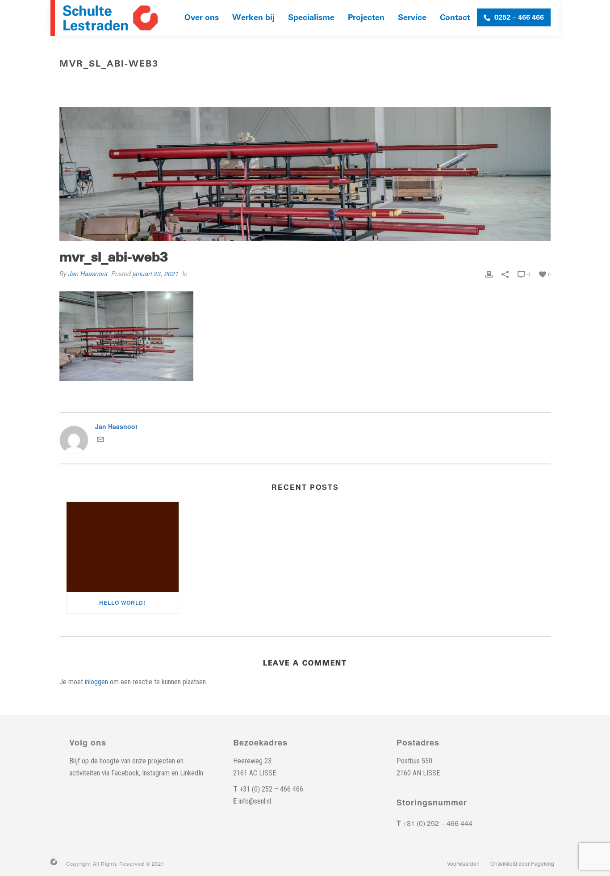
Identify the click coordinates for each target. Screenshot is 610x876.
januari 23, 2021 (156, 273)
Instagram (156, 773)
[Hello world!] (123, 547)
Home (465, 83)
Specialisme (311, 17)
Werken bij (253, 17)
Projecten (366, 17)
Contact (455, 17)
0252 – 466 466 (519, 17)
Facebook (125, 773)
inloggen (96, 682)
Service (412, 17)
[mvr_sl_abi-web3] (305, 174)
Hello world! (122, 602)
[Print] (489, 273)
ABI (484, 83)
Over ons (201, 17)
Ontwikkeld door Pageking (522, 863)
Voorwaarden (463, 863)
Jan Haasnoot (88, 273)
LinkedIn (191, 773)
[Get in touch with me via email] (100, 440)
